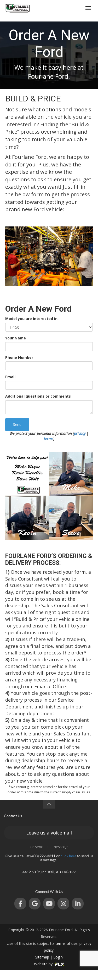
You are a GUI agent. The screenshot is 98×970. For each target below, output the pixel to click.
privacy (79, 433)
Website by (44, 963)
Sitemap (42, 957)
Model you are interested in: (32, 318)
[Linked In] (78, 903)
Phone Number (19, 357)
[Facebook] (20, 903)
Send (17, 424)
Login (58, 957)
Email (10, 376)
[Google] (35, 903)
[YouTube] (49, 903)
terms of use (66, 943)
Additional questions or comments (38, 396)
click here (68, 856)
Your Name (15, 337)
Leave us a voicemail (49, 833)
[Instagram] (63, 903)
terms (48, 438)
